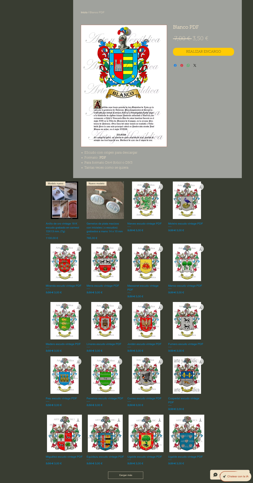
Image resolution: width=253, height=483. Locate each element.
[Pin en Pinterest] (182, 65)
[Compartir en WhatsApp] (188, 65)
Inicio (84, 12)
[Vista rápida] (146, 200)
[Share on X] (195, 65)
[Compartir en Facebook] (175, 65)
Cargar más (125, 475)
